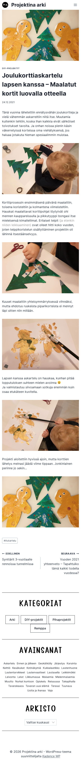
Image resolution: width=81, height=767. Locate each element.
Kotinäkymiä (34, 667)
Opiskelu (41, 681)
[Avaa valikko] (75, 5)
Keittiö (6, 667)
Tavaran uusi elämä (37, 685)
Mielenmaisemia (65, 676)
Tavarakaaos (16, 685)
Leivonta (10, 676)
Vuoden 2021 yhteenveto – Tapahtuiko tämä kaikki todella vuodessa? (61, 563)
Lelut (21, 676)
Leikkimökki (68, 672)
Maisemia (47, 676)
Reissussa (54, 681)
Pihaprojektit (62, 619)
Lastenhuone (69, 667)
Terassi (55, 685)
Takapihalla (68, 681)
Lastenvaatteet (36, 672)
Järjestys (59, 663)
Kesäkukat (18, 667)
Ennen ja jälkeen (26, 663)
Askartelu (10, 540)
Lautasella (53, 672)
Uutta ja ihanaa (36, 690)
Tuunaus (67, 685)
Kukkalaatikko (51, 667)
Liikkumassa (32, 676)
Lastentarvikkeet (15, 672)
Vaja (50, 690)
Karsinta (72, 663)
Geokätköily (45, 663)
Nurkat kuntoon (24, 681)
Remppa (40, 628)
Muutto (9, 681)
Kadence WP (51, 756)
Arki (12, 619)
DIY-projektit (10, 68)
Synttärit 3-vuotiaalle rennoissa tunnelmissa (17, 559)
